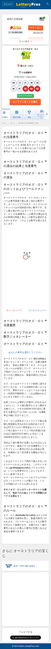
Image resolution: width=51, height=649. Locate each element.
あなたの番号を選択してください (25, 352)
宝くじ (12, 123)
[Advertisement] (25, 599)
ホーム (4, 123)
